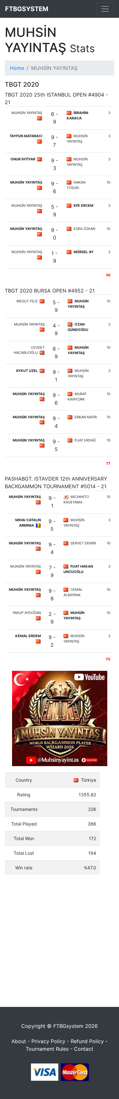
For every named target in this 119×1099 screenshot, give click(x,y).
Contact (83, 1049)
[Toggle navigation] (105, 9)
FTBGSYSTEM (26, 9)
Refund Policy (87, 1041)
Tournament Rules (47, 1049)
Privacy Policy (48, 1041)
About (18, 1041)
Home (17, 68)
